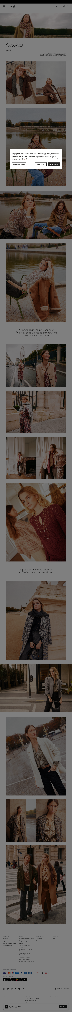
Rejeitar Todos (41, 164)
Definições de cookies (19, 164)
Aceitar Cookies (54, 164)
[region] (36, 159)
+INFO (25, 159)
